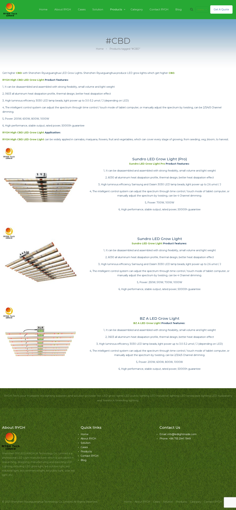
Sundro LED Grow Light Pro (147, 163)
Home (100, 48)
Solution (86, 442)
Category (195, 501)
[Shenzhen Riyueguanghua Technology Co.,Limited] (10, 9)
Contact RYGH (89, 455)
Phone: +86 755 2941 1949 (175, 438)
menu (200, 9)
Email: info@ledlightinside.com (177, 434)
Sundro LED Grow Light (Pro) (159, 159)
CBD (19, 73)
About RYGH (88, 438)
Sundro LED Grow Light (159, 239)
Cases (84, 447)
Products (86, 451)
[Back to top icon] (219, 503)
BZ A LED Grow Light (159, 318)
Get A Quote (221, 9)
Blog (83, 460)
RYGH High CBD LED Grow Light (23, 79)
